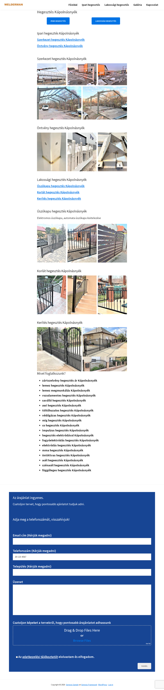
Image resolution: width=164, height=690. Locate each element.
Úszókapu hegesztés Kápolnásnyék (61, 186)
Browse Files (82, 640)
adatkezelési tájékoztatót (40, 657)
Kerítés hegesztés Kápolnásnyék (59, 198)
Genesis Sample (72, 684)
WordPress (102, 684)
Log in (110, 684)
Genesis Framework (89, 684)
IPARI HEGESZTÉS (58, 21)
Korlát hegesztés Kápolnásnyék (58, 192)
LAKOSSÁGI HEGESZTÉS (105, 21)
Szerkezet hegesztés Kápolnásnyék (61, 40)
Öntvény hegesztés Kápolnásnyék (60, 46)
